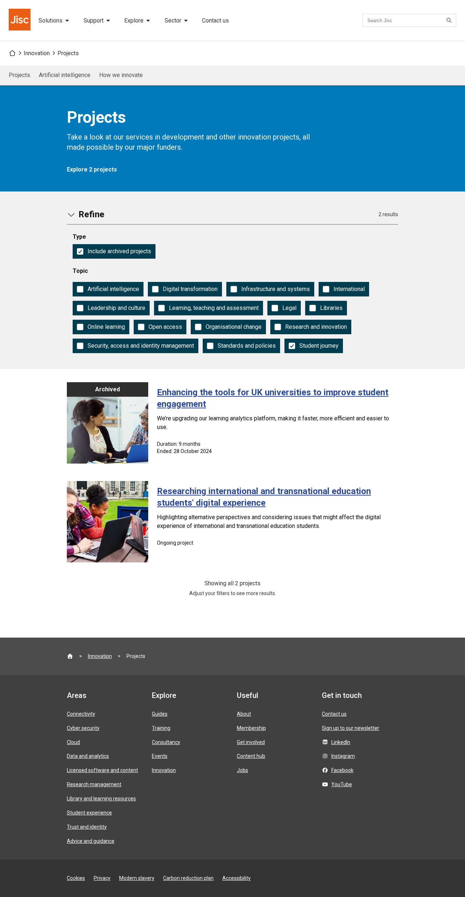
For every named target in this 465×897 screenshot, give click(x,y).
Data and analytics (88, 756)
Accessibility (236, 878)
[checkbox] (114, 251)
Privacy (102, 878)
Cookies (76, 878)
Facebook (342, 770)
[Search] (450, 20)
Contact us (215, 20)
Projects (68, 53)
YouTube (341, 784)
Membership (251, 728)
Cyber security (83, 728)
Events (159, 756)
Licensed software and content (102, 770)
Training (161, 728)
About (244, 714)
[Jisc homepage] (20, 20)
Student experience (89, 813)
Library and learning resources (101, 798)
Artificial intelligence (64, 75)
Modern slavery (136, 878)
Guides (159, 714)
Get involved (251, 742)
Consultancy (166, 742)
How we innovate (121, 75)
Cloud (73, 742)
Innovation (37, 53)
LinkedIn (340, 742)
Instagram (343, 756)
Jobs (242, 770)
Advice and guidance (90, 841)
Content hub (251, 756)
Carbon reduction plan (188, 878)
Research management (94, 784)
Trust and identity (87, 827)
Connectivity (81, 714)
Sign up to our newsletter (350, 728)
